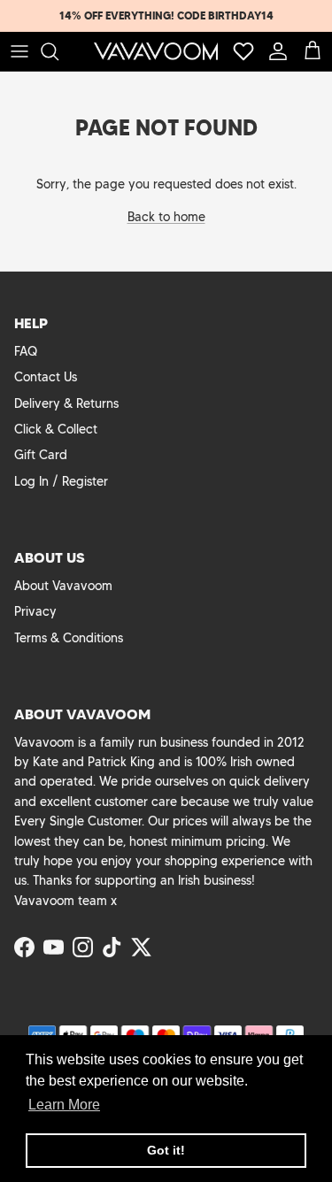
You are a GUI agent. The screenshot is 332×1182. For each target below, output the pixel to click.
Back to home (166, 217)
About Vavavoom (63, 586)
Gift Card (40, 455)
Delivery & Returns (66, 403)
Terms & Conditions (68, 638)
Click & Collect (55, 429)
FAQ (25, 351)
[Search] (58, 51)
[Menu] (19, 51)
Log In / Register (61, 481)
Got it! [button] (166, 1150)
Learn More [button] (64, 1104)
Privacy (35, 611)
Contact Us (45, 377)
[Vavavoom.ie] (156, 51)
